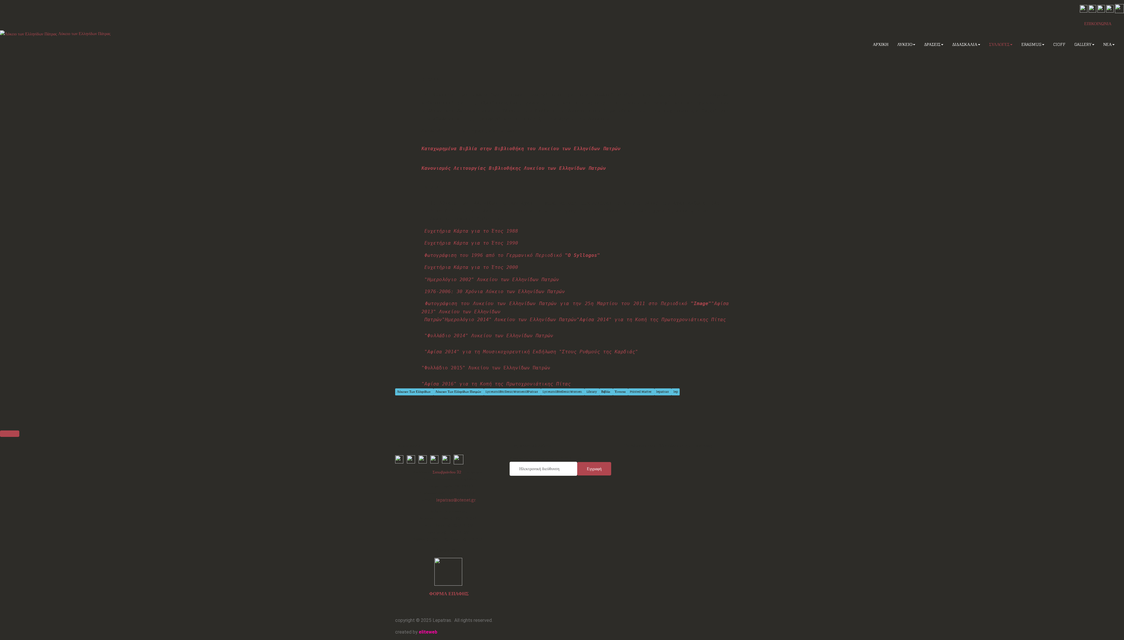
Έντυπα (620, 392)
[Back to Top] (9, 433)
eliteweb (428, 632)
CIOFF (1059, 44)
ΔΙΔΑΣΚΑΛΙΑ (964, 44)
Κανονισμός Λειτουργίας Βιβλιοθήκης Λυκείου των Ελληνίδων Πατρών (514, 168)
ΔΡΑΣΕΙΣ (932, 44)
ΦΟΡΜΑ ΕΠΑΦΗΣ (449, 593)
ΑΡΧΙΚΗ (880, 44)
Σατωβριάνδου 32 (447, 471)
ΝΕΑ (1107, 44)
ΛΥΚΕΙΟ (904, 44)
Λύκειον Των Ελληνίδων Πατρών (458, 392)
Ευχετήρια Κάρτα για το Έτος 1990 (471, 243)
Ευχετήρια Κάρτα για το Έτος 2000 (471, 267)
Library (592, 392)
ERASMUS (1031, 44)
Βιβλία (606, 392)
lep (676, 392)
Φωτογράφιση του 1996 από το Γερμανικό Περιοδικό (512, 255)
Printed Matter (641, 392)
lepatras (663, 392)
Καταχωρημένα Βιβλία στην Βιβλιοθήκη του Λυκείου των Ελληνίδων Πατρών (521, 148)
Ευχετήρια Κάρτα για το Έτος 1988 (471, 231)
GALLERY (1083, 44)
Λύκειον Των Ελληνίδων (414, 392)
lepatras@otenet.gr (456, 500)
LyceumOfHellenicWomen (563, 392)
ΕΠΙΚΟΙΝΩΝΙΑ (1097, 23)
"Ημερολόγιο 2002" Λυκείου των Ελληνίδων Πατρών (491, 279)
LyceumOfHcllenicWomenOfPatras (512, 392)
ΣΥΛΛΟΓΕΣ (999, 44)
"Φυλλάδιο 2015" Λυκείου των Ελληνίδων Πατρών (486, 368)
